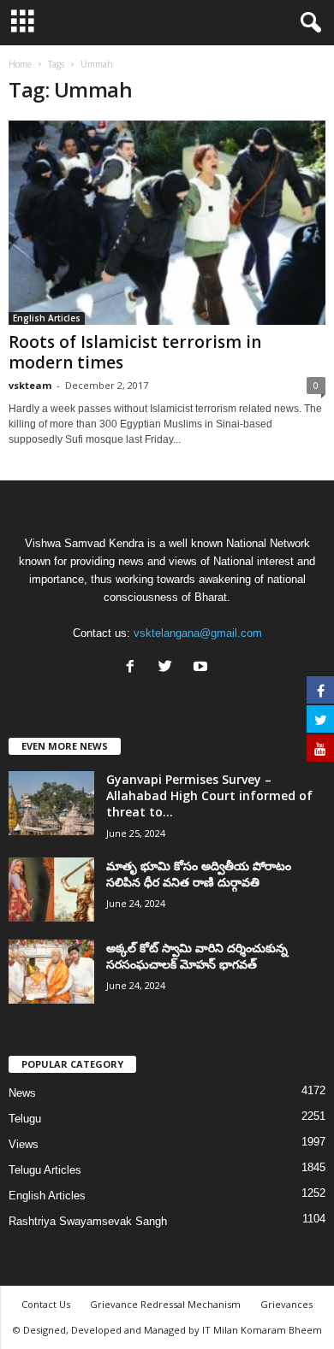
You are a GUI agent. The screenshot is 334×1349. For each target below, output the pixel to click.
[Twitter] (169, 668)
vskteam (30, 385)
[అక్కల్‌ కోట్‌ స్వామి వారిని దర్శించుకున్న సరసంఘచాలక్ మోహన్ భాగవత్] (51, 972)
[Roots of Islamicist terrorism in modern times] (167, 223)
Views (24, 1144)
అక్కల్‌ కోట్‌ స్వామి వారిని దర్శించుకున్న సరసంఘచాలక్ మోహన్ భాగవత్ (197, 956)
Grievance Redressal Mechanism (165, 1304)
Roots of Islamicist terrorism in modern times (135, 352)
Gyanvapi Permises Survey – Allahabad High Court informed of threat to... (209, 795)
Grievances (286, 1304)
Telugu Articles (45, 1169)
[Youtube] (202, 668)
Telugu (25, 1118)
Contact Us (45, 1304)
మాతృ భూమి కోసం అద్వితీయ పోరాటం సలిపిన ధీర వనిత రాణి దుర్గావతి (198, 873)
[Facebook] (134, 668)
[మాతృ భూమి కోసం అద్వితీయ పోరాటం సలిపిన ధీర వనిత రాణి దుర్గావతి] (51, 889)
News (22, 1093)
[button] (307, 23)
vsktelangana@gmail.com (198, 633)
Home (20, 64)
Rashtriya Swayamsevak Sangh (88, 1221)
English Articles (47, 318)
